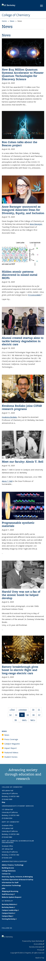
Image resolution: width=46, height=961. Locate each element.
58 (16, 720)
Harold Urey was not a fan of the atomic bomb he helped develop (21, 595)
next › (25, 720)
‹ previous (23, 709)
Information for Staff (10, 882)
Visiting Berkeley (9, 919)
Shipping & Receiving (10, 891)
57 (40, 715)
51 (40, 710)
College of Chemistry (16, 15)
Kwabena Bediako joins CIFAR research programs (22, 407)
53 (17, 715)
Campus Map (7, 916)
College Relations (9, 871)
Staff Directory (8, 894)
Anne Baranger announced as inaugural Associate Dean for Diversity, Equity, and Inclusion (23, 210)
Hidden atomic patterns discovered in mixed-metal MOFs (19, 275)
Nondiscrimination (36, 947)
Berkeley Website (9, 904)
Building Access (8, 868)
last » (34, 720)
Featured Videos (11, 752)
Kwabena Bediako (9, 417)
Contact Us (6, 874)
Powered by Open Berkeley (33, 941)
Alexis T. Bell (7, 481)
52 (11, 715)
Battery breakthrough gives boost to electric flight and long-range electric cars (20, 670)
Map (3, 802)
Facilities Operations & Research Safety (17, 880)
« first (13, 709)
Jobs (3, 888)
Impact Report (10, 748)
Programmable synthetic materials (18, 524)
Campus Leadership (10, 910)
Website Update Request (11, 897)
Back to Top (40, 958)
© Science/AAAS (35, 295)
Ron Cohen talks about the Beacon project (19, 143)
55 (28, 715)
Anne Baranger (36, 224)
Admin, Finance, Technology (12, 865)
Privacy (40, 950)
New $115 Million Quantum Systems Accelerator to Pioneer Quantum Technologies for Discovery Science (23, 74)
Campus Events (8, 913)
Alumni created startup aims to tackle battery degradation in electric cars (22, 341)
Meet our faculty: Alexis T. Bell (22, 461)
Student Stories (10, 757)
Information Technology (11, 885)
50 (34, 710)
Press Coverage (11, 739)
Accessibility (39, 944)
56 (34, 715)
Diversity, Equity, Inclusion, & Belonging (17, 877)
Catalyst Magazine (12, 743)
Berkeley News (8, 907)
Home (4, 21)
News (12, 21)
